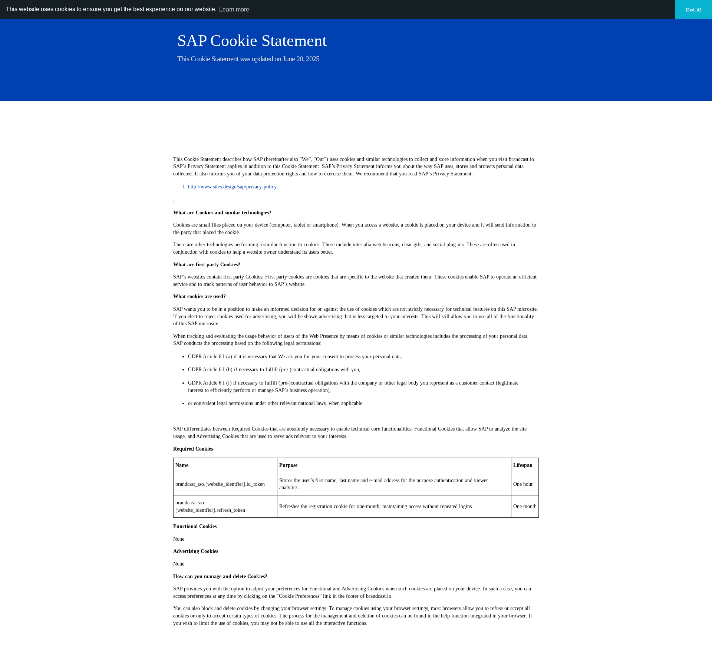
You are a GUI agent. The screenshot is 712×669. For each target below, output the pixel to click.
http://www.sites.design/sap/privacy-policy (232, 187)
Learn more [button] (234, 9)
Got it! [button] (694, 10)
